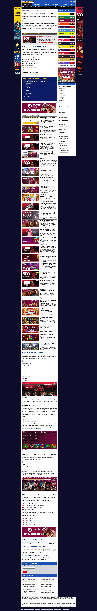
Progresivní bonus (29, 93)
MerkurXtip (61, 103)
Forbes (52, 6)
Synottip (31, 6)
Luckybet (60, 6)
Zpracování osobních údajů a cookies (47, 609)
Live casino (28, 97)
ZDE (45, 559)
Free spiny (27, 91)
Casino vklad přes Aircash (64, 153)
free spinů (50, 499)
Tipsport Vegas (62, 88)
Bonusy (27, 84)
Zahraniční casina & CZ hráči (64, 126)
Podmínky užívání (37, 609)
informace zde (41, 603)
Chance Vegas (62, 95)
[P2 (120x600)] (79, 75)
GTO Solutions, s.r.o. (66, 609)
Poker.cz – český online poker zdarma (46, 586)
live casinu (36, 457)
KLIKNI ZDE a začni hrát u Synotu (46, 42)
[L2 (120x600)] (17, 75)
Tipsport (27, 6)
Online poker (28, 96)
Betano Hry (61, 90)
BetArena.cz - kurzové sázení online (29, 579)
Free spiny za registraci (63, 114)
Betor (42, 6)
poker (24, 515)
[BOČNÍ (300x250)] (66, 81)
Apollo (45, 6)
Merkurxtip (64, 6)
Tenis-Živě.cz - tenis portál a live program (30, 586)
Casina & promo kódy (63, 115)
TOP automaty (28, 94)
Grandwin (56, 6)
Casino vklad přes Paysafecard (64, 150)
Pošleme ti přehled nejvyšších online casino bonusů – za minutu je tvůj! (38, 565)
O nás (22, 609)
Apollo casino (62, 100)
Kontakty (25, 609)
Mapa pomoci (51, 606)
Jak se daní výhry (62, 129)
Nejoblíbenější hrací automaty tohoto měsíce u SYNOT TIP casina (48, 291)
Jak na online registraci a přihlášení (32, 88)
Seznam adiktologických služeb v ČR (43, 606)
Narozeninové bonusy (63, 110)
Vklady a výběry (28, 87)
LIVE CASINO (37, 549)
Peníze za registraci (63, 112)
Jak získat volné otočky (63, 117)
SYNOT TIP (61, 93)
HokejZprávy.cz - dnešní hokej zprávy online (30, 584)
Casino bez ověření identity (64, 136)
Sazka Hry (35, 6)
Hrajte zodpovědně (25, 602)
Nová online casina (63, 124)
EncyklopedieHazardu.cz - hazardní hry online (48, 579)
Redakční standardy (31, 609)
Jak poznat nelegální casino (64, 138)
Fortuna (23, 6)
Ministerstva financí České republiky (62, 597)
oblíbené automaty (32, 409)
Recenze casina (28, 83)
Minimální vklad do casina (64, 145)
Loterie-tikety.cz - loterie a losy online (46, 581)
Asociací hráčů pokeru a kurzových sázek (28, 599)
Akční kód (27, 86)
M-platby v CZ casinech (63, 148)
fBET (71, 6)
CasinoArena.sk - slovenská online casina (47, 592)
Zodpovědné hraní (64, 598)
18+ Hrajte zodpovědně (57, 609)
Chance (39, 6)
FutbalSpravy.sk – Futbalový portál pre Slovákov (31, 594)
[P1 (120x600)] (79, 40)
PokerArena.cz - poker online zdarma (46, 584)
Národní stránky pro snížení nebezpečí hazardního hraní (62, 606)
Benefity (27, 99)
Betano (49, 6)
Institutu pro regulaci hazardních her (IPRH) (45, 598)
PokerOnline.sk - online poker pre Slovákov (47, 594)
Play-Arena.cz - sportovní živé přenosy (46, 590)
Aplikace (27, 90)
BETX (68, 6)
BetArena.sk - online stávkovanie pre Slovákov (31, 589)
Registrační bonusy (63, 109)
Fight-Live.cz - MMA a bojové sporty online (30, 581)
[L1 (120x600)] (17, 40)
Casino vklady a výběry (63, 143)
